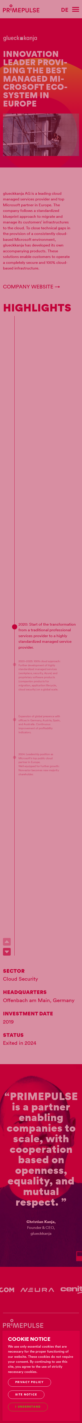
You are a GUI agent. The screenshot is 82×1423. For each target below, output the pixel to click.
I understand (28, 1406)
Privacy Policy (29, 1382)
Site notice (26, 1394)
